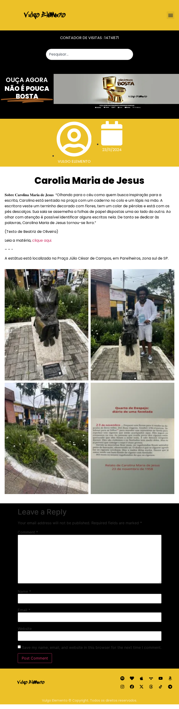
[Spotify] (122, 678)
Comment (28, 532)
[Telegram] (170, 687)
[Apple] (141, 678)
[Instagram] (122, 687)
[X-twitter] (141, 687)
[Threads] (151, 687)
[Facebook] (132, 687)
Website (25, 628)
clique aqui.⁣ (42, 240)
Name (24, 591)
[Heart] (132, 678)
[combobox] (89, 54)
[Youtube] (160, 678)
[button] (170, 15)
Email (24, 610)
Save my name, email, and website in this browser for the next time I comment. (92, 647)
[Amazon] (170, 678)
